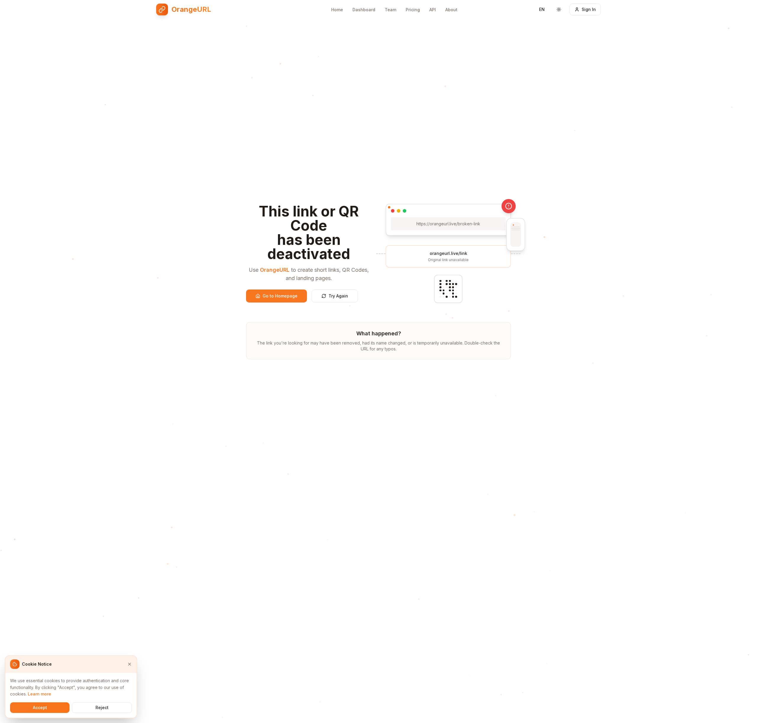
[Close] (129, 664)
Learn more (39, 693)
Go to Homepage (280, 295)
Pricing (413, 9)
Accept (40, 707)
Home (337, 9)
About (451, 9)
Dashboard (363, 9)
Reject (102, 707)
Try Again (338, 295)
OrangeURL (274, 270)
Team (390, 9)
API (432, 9)
